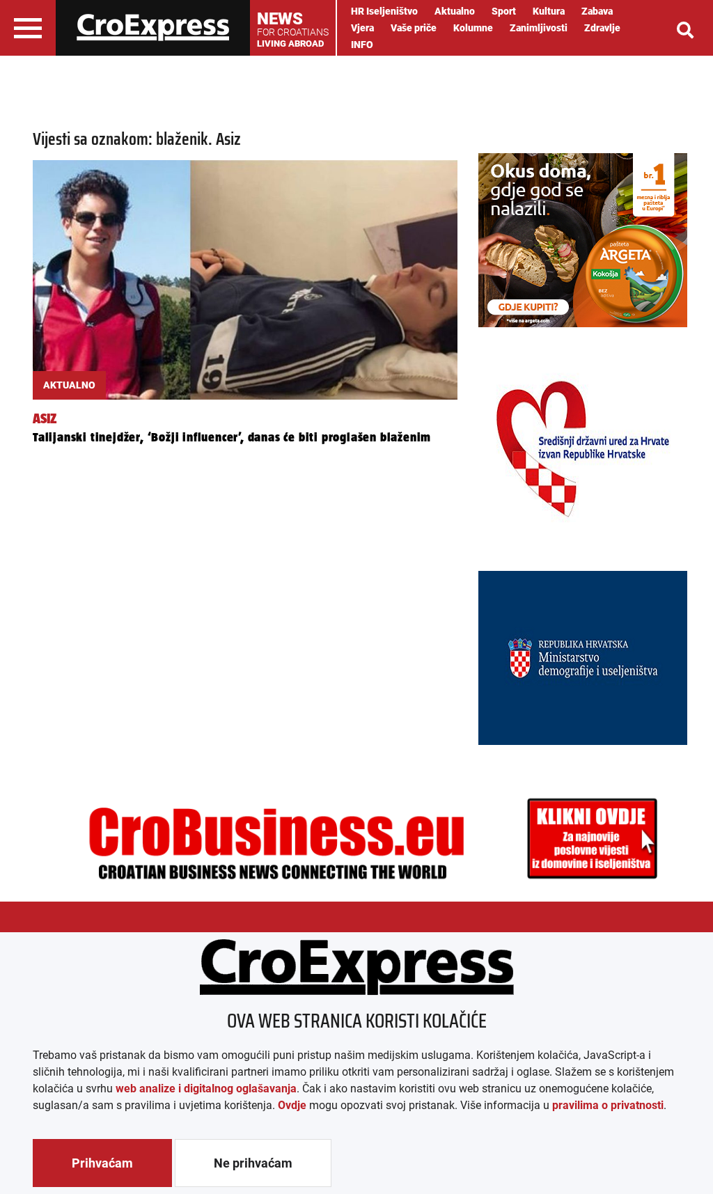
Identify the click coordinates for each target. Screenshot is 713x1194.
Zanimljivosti (538, 27)
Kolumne (473, 27)
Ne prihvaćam (253, 1163)
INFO (362, 44)
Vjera (362, 27)
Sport (504, 11)
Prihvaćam (102, 1163)
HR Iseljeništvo (384, 11)
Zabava (597, 11)
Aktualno (454, 11)
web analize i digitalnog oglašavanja (206, 1088)
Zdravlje (602, 27)
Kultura (549, 11)
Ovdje (292, 1105)
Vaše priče (414, 27)
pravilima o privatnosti (608, 1105)
